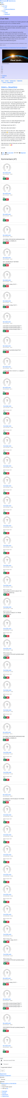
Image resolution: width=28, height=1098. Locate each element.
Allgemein (19, 80)
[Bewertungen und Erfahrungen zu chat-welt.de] (8, 1083)
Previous (4, 75)
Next (3, 77)
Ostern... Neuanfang (8, 82)
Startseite (4, 1091)
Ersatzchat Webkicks (9, 9)
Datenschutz (5, 1096)
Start (2, 80)
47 (3, 154)
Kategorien (13, 80)
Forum (4, 11)
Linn (3, 152)
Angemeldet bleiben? (6, 1067)
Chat (5, 7)
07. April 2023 (10, 152)
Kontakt (4, 1093)
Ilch (7, 1088)
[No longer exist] (7, 167)
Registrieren (3, 1074)
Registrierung (11, 1)
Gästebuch (7, 14)
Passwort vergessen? (5, 1075)
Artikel (6, 12)
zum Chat (4, 6)
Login (2, 1070)
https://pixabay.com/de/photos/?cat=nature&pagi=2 (13, 47)
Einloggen (4, 1)
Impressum (5, 1094)
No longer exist (7, 172)
